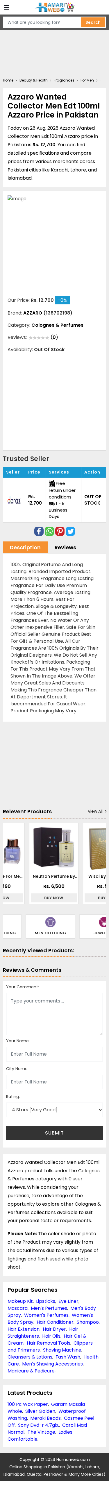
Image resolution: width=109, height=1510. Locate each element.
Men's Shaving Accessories (52, 1364)
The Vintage (41, 1432)
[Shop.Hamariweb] (54, 7)
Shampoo (88, 1322)
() (54, 337)
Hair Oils (51, 1336)
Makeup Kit (20, 1301)
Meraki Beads (45, 1418)
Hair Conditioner (55, 1322)
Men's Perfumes (49, 1308)
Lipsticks (45, 1301)
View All (95, 811)
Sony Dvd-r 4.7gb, (38, 1425)
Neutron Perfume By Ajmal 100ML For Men (35, 876)
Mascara (18, 1308)
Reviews (65, 547)
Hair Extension (24, 1329)
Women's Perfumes (46, 1315)
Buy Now (35, 898)
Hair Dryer (54, 1329)
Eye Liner (68, 1301)
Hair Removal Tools (48, 1343)
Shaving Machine (62, 1350)
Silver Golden (40, 1411)
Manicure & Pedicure (31, 1371)
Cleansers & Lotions (30, 1357)
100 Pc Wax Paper (28, 1404)
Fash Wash (68, 1357)
